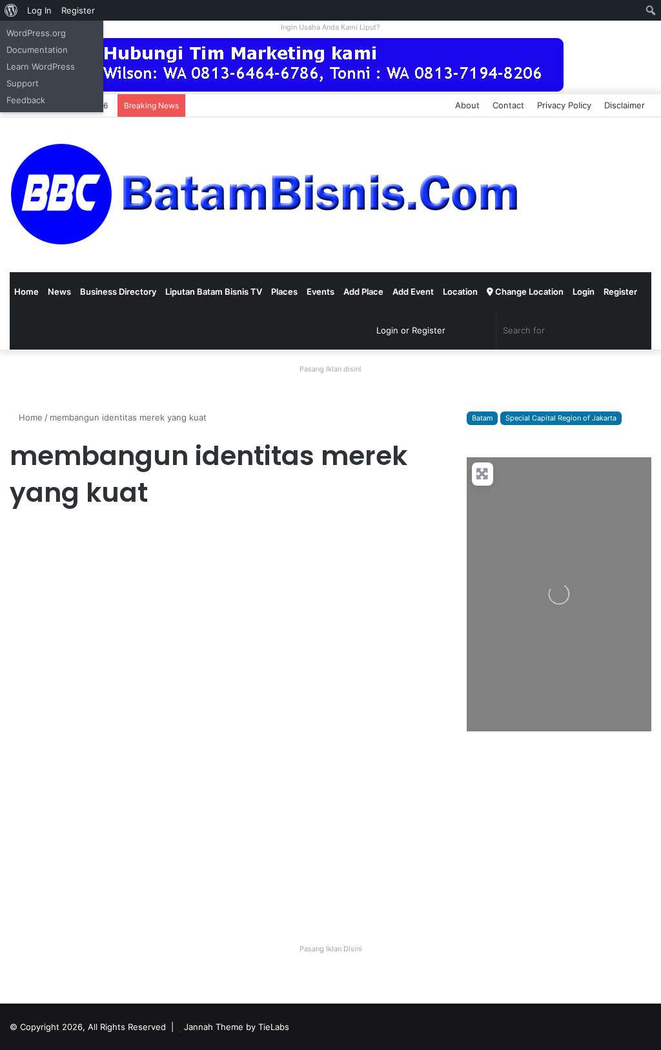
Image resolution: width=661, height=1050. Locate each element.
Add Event (413, 291)
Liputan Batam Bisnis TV (213, 291)
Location (460, 291)
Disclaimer (624, 105)
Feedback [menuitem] (25, 100)
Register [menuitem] (78, 10)
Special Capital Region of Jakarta (560, 417)
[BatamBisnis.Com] (268, 194)
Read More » (44, 887)
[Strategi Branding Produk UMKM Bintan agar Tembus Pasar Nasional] (112, 731)
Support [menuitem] (22, 83)
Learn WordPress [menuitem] (40, 66)
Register (620, 291)
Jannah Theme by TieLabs (236, 1027)
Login (584, 291)
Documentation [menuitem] (37, 50)
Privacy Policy (564, 105)
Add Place (363, 291)
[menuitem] (11, 10)
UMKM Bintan (41, 537)
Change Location (528, 291)
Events (320, 291)
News (59, 291)
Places (284, 291)
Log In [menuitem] (39, 10)
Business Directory (118, 291)
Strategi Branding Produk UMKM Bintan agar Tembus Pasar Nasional (102, 593)
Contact (508, 105)
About (467, 105)
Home (26, 291)
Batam (482, 417)
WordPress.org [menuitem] (36, 33)
